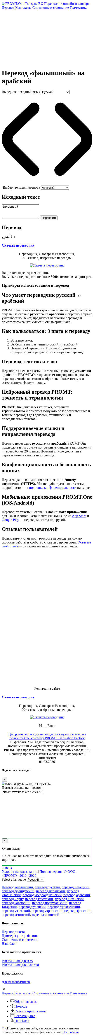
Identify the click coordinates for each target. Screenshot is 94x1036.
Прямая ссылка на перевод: (22, 787)
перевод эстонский (16, 915)
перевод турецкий (32, 907)
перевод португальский (49, 903)
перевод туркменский (63, 907)
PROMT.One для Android (20, 965)
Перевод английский (17, 887)
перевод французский (18, 891)
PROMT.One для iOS (17, 961)
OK (4, 1028)
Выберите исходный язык (21, 92)
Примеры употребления (20, 936)
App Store (79, 516)
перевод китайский (69, 899)
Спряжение (50, 7)
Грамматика (78, 7)
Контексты (23, 7)
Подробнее (70, 1032)
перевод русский (47, 887)
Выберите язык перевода (21, 187)
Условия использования (19, 871)
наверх (7, 867)
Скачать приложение (30, 1011)
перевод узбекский (16, 911)
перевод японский (45, 915)
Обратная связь (25, 1001)
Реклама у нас (24, 1016)
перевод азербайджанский (42, 895)
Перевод (8, 7)
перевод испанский (50, 891)
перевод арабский (76, 895)
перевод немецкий (75, 887)
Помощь (20, 1006)
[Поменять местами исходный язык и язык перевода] (47, 183)
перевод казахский (39, 899)
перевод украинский (47, 911)
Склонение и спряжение (20, 939)
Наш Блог (21, 1021)
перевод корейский (16, 903)
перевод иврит (12, 899)
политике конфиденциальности (52, 487)
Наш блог (9, 943)
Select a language (14, 879)
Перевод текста (13, 932)
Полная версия (51, 871)
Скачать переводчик (18, 245)
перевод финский (77, 911)
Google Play (10, 520)
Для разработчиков (16, 982)
